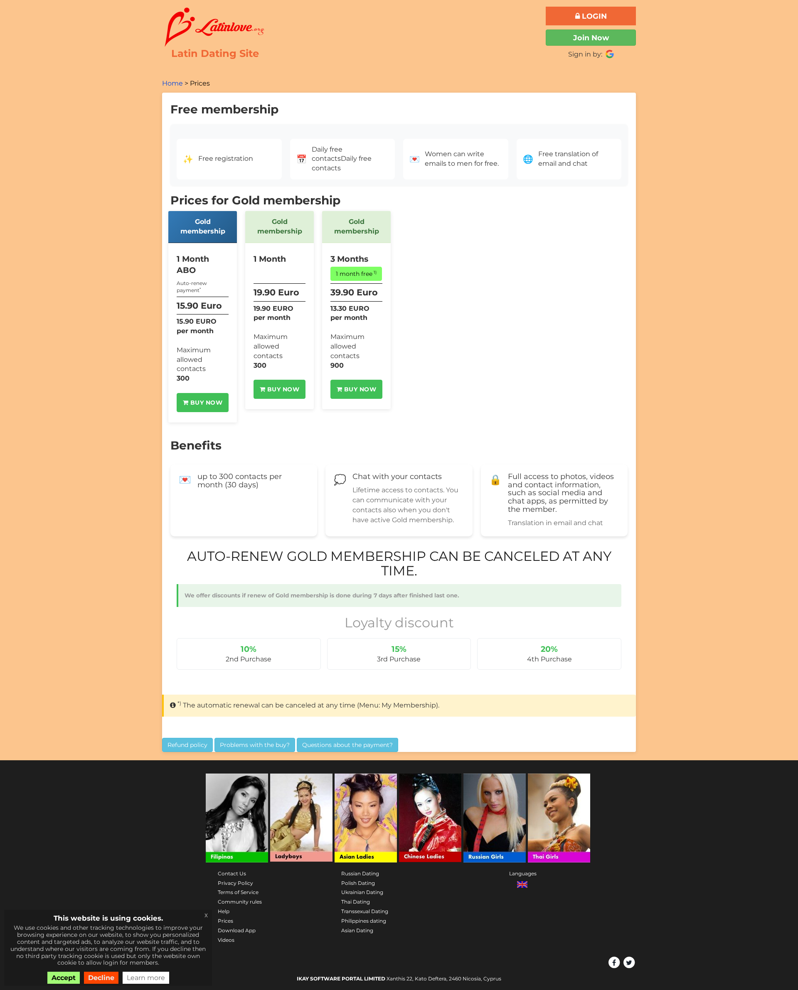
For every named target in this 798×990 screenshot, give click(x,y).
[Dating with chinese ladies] (430, 818)
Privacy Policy (235, 883)
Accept (64, 978)
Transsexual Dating (364, 911)
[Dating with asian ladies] (366, 818)
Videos (226, 940)
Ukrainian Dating (362, 892)
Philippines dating (363, 921)
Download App (237, 930)
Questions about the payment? (347, 745)
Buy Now (205, 402)
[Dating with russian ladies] (494, 818)
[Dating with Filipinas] (237, 818)
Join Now (591, 37)
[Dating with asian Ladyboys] (301, 818)
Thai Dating (355, 902)
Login (593, 16)
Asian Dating (357, 930)
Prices (225, 921)
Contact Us (232, 873)
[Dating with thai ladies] (559, 818)
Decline (101, 978)
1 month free (356, 274)
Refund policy (187, 745)
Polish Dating (358, 883)
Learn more (146, 978)
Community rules (240, 902)
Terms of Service (238, 892)
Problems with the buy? (255, 745)
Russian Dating (360, 873)
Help (223, 911)
